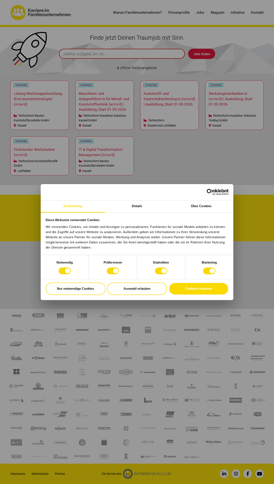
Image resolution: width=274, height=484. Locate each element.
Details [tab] (137, 206)
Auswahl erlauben (137, 289)
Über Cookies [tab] (201, 206)
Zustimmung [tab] (72, 206)
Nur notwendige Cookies (75, 289)
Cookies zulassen (198, 289)
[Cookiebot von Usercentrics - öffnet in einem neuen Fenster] (210, 192)
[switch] (113, 270)
